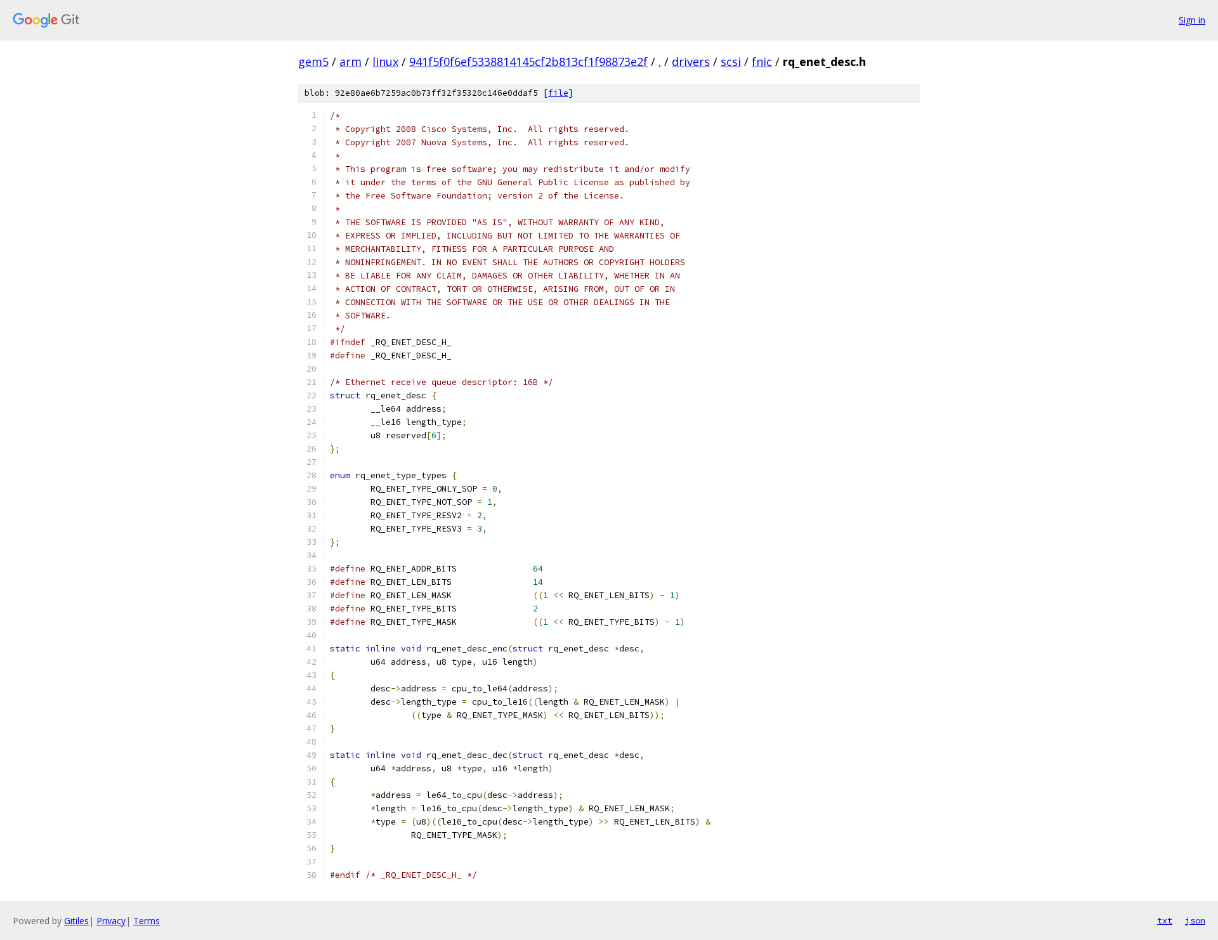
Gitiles (76, 921)
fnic (762, 61)
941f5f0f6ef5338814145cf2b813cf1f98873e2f (528, 61)
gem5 (313, 61)
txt (1164, 920)
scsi (731, 61)
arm (350, 61)
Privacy (111, 921)
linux (385, 61)
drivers (691, 61)
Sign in (1192, 20)
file (558, 93)
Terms (146, 921)
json (1195, 920)
